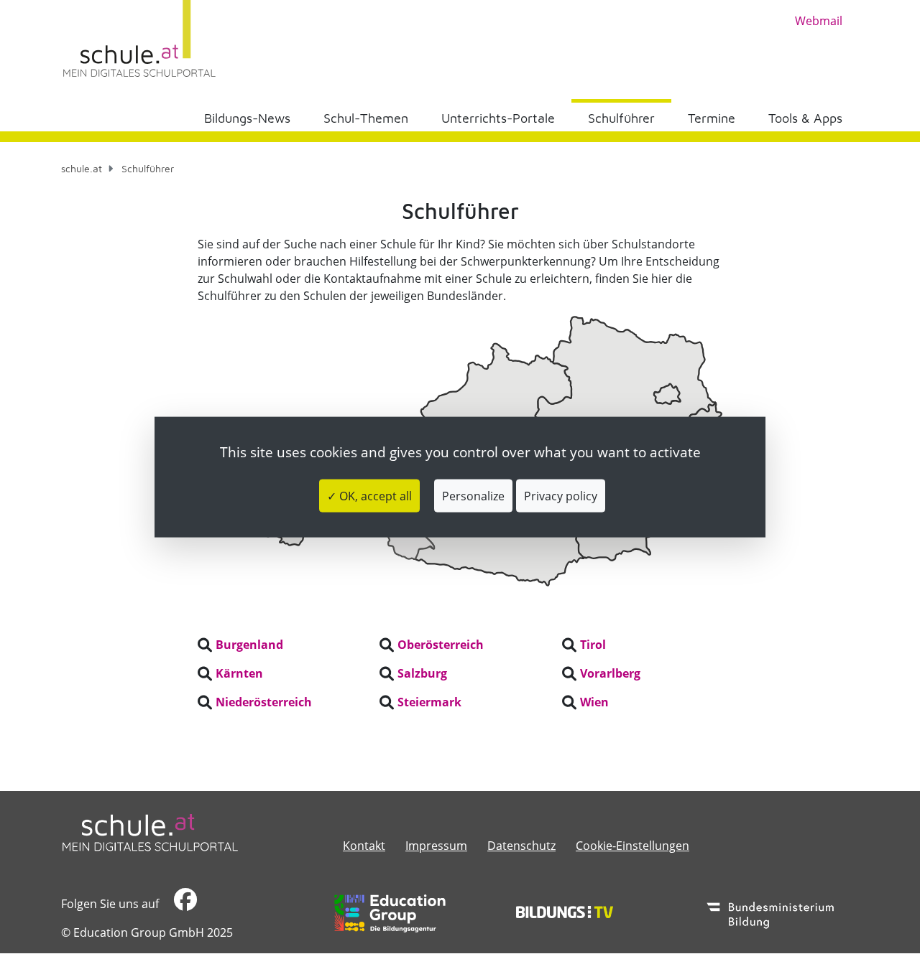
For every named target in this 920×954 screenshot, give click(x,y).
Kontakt (364, 846)
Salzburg (422, 673)
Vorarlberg (610, 673)
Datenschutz (521, 846)
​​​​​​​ (183, 904)
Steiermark (429, 702)
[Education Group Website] (390, 913)
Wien (594, 702)
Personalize (473, 496)
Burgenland (249, 645)
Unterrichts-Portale (498, 118)
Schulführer (621, 118)
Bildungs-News (247, 118)
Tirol (593, 645)
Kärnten (239, 673)
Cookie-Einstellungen (632, 846)
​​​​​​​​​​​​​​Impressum (436, 846)
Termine (711, 118)
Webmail (818, 21)
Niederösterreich (264, 702)
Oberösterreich (440, 645)
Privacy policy (560, 496)
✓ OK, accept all (369, 496)
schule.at (81, 168)
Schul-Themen (365, 118)
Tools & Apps (805, 118)
